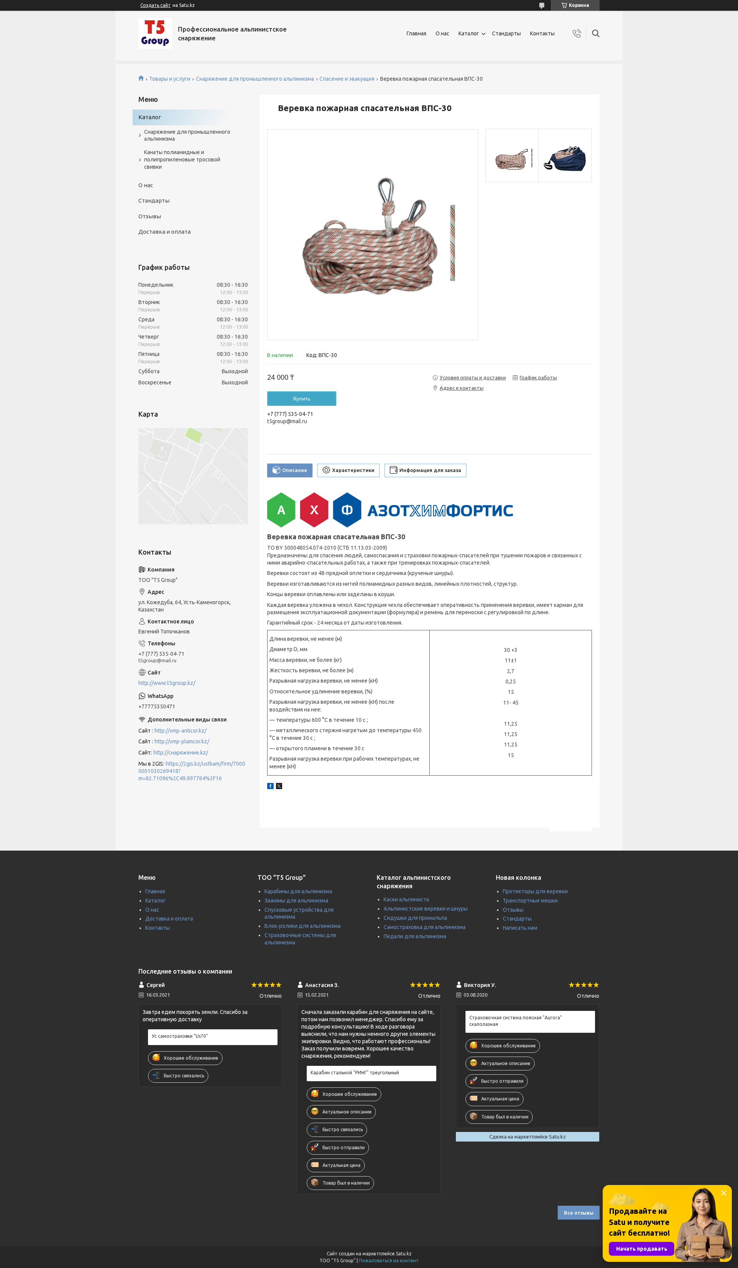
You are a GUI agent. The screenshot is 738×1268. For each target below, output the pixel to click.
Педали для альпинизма (415, 936)
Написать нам (520, 928)
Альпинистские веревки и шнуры (426, 909)
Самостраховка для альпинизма (424, 927)
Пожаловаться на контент (389, 1260)
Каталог (469, 33)
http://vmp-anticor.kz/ (180, 731)
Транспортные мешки (530, 900)
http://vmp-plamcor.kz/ (182, 741)
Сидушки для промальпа (415, 918)
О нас (442, 33)
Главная (416, 33)
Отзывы (149, 216)
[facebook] (270, 787)
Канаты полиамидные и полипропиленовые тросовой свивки (182, 159)
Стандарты (506, 33)
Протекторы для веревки (535, 891)
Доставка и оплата (164, 231)
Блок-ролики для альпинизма (302, 926)
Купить (301, 399)
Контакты (542, 33)
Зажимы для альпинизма (296, 900)
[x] (279, 787)
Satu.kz (404, 1253)
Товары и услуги (169, 79)
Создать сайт (155, 5)
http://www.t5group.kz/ (166, 683)
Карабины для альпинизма (298, 891)
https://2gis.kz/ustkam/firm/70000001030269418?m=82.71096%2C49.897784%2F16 (191, 771)
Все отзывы (578, 1212)
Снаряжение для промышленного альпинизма (255, 79)
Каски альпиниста (406, 899)
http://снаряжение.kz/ (180, 752)
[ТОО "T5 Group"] (155, 33)
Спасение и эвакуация (346, 79)
